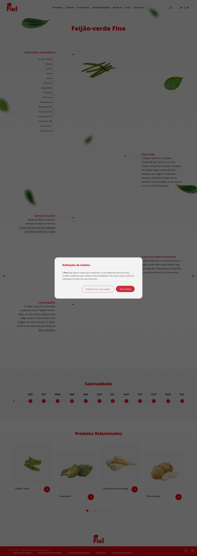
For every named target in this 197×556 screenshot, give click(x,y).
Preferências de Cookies (98, 289)
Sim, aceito (125, 289)
